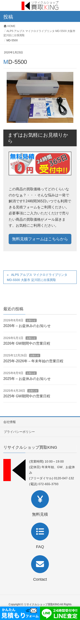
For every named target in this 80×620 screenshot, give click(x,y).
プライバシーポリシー (19, 432)
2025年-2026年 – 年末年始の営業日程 (33, 361)
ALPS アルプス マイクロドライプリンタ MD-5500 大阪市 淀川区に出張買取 (37, 277)
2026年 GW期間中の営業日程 (26, 343)
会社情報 (9, 422)
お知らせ (31, 320)
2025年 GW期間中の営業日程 (26, 396)
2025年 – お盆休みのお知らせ (27, 379)
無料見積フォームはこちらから (40, 239)
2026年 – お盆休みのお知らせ (27, 326)
